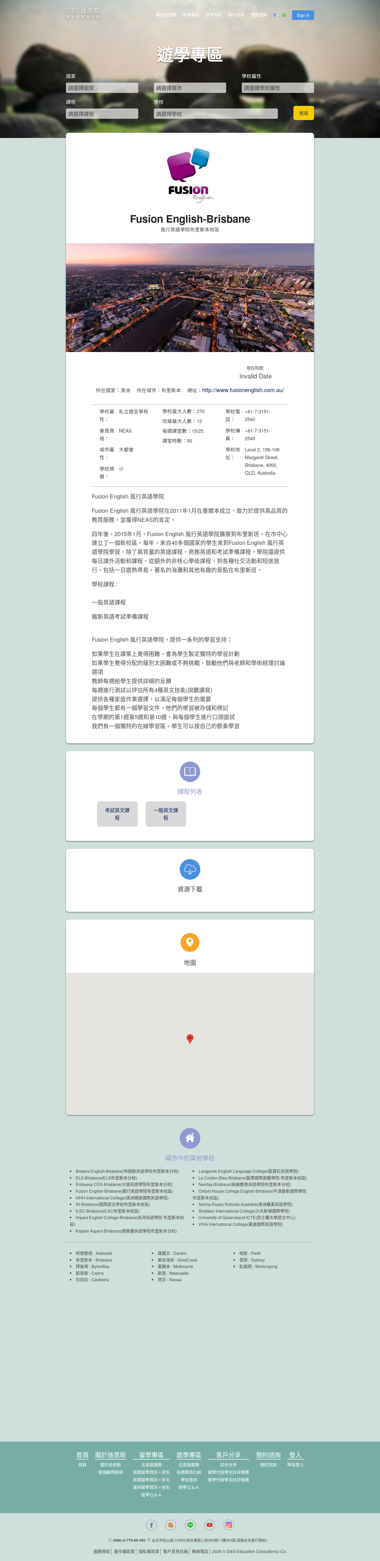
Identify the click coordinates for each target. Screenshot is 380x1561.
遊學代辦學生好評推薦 (228, 1480)
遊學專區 (214, 15)
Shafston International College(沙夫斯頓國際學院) (244, 1211)
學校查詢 (189, 1480)
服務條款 (102, 1551)
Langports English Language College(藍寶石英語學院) (249, 1171)
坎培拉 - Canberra (92, 1279)
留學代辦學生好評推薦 (228, 1472)
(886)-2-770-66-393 (129, 1540)
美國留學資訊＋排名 (151, 1472)
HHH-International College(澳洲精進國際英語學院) (122, 1198)
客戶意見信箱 (175, 1551)
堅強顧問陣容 (110, 1472)
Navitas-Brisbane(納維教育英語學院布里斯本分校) (245, 1184)
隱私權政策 (149, 1551)
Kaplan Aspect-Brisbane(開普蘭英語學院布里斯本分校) (126, 1231)
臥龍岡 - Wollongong (258, 1266)
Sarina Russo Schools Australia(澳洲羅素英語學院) (246, 1204)
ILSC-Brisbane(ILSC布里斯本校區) (108, 1211)
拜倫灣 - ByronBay (93, 1266)
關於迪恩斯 (166, 15)
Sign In (303, 15)
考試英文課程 (117, 814)
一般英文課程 (166, 814)
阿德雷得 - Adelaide (94, 1253)
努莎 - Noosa (169, 1279)
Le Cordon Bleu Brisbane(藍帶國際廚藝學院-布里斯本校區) (253, 1178)
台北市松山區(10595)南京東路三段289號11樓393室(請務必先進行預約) (209, 1540)
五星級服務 (151, 1465)
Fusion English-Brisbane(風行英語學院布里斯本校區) (124, 1191)
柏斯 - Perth (250, 1253)
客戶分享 (236, 15)
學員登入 (295, 1465)
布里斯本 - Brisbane (94, 1260)
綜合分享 (228, 1465)
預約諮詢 (259, 15)
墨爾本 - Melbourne (175, 1266)
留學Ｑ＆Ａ (151, 1495)
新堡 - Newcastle (173, 1273)
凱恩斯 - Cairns (90, 1273)
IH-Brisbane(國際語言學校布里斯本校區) (113, 1204)
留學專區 (191, 15)
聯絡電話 (200, 1551)
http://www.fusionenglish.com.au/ (243, 390)
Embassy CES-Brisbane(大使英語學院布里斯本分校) (124, 1184)
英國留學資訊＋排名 (151, 1480)
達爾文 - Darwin (172, 1253)
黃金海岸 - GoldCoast (177, 1260)
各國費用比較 (189, 1472)
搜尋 (303, 113)
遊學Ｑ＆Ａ (189, 1487)
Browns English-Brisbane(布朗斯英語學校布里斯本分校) (127, 1171)
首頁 (82, 1465)
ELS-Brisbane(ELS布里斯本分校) (106, 1178)
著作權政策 (124, 1551)
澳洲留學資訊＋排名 (151, 1487)
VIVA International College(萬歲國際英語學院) (241, 1224)
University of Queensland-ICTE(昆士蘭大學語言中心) (247, 1217)
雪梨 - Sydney (252, 1260)
